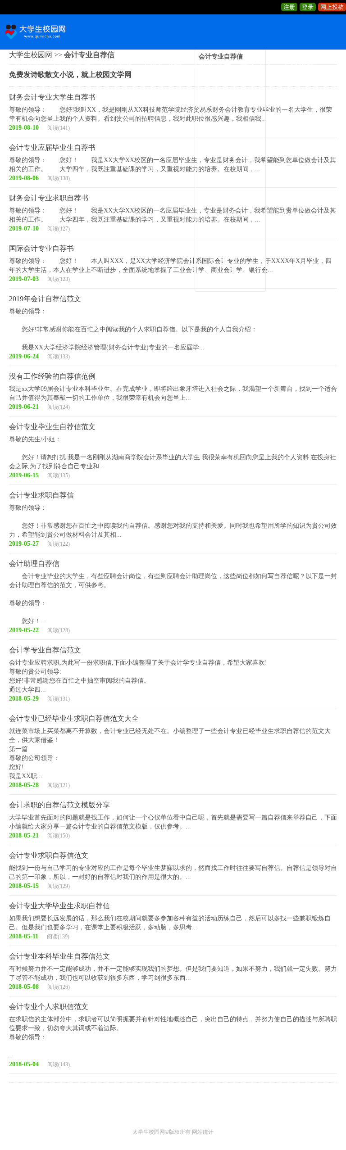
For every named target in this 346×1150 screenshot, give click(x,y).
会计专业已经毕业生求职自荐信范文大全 (74, 718)
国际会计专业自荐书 (41, 248)
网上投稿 (332, 7)
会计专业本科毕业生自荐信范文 (59, 956)
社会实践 (116, 67)
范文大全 (257, 67)
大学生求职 (161, 67)
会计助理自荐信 (34, 563)
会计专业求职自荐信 (41, 495)
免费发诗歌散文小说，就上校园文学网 (70, 74)
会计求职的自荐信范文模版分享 (59, 805)
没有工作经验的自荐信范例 (52, 376)
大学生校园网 (148, 1132)
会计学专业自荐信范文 (45, 650)
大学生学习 (211, 67)
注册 (289, 7)
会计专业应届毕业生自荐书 (52, 147)
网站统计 (203, 1132)
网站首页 (25, 67)
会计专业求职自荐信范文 (48, 855)
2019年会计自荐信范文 (45, 299)
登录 (308, 7)
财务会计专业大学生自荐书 (52, 97)
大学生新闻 (70, 67)
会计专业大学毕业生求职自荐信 (59, 906)
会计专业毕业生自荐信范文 (52, 426)
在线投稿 (298, 67)
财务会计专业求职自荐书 (48, 198)
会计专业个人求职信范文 (48, 1006)
